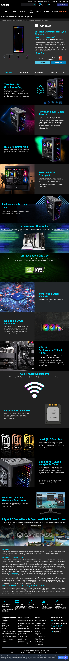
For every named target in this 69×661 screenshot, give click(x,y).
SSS (63, 72)
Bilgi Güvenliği (24, 652)
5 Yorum (46, 53)
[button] (4, 56)
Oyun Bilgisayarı (10, 20)
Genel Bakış (8, 72)
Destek (59, 1)
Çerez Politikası (17, 652)
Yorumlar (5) (52, 72)
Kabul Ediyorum (62, 657)
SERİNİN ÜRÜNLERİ (59, 62)
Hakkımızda (65, 1)
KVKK (12, 652)
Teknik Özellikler (23, 72)
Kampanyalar (40, 1)
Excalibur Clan (54, 1)
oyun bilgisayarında (14, 573)
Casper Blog (47, 1)
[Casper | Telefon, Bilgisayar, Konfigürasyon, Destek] (10, 5)
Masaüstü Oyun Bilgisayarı (21, 20)
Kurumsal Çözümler (32, 1)
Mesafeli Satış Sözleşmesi (44, 652)
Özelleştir (42, 62)
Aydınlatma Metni (54, 652)
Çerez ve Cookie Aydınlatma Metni (18, 658)
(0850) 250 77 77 (59, 620)
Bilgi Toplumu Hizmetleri (33, 652)
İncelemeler (39, 72)
